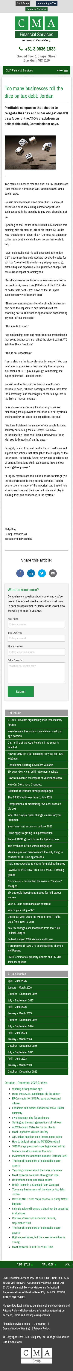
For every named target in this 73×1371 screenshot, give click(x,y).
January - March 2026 (20, 987)
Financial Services (36, 9)
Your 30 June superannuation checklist (29, 904)
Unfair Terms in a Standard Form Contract (35, 1185)
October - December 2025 (22, 994)
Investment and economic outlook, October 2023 (39, 1156)
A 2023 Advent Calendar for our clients (33, 1127)
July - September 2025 (20, 1000)
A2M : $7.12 (20, 1264)
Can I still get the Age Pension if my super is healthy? (33, 744)
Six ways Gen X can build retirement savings (33, 771)
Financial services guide (16, 1324)
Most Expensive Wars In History (30, 1132)
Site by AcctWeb (12, 1342)
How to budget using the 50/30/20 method (36, 1141)
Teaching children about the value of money (37, 1170)
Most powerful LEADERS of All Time (32, 1247)
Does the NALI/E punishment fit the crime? (36, 1094)
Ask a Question (15, 660)
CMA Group (23, 3)
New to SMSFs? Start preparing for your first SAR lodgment (36, 756)
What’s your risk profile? (21, 910)
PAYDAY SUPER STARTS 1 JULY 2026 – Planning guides (36, 872)
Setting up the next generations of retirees (37, 1122)
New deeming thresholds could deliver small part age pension (35, 733)
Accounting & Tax (46, 3)
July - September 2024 (20, 1026)
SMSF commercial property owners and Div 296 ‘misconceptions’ (34, 959)
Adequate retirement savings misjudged (30, 791)
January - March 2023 (20, 1065)
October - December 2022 (22, 1071)
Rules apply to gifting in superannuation (30, 833)
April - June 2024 (17, 1033)
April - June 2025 (17, 1007)
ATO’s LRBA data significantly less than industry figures (35, 722)
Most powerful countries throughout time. (35, 1175)
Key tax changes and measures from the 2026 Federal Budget (34, 930)
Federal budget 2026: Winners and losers (30, 939)
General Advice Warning (16, 1328)
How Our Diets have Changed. (25, 784)
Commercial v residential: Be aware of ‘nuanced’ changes (35, 883)
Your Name (13, 618)
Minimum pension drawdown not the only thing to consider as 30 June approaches (35, 854)
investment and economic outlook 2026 (30, 826)
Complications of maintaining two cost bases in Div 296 (34, 806)
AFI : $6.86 (45, 1264)
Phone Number (15, 646)
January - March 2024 (20, 1039)
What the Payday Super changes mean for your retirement (34, 817)
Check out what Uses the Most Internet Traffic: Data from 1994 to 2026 (34, 919)
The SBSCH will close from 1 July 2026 (30, 797)
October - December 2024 (22, 1020)
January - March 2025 (20, 1013)
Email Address (15, 632)
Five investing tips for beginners (30, 1118)
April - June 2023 (17, 1058)
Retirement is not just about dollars (32, 1180)
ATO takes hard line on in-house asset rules (37, 1137)
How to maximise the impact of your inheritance (35, 778)
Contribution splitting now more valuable (30, 765)
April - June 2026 (17, 981)
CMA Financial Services (19, 70)
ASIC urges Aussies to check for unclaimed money (36, 863)
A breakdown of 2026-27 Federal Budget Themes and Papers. (35, 948)
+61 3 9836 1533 (40, 49)
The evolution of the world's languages (30, 846)
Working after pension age (27, 1089)
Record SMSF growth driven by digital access (33, 839)
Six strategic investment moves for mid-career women (34, 894)
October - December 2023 (22, 1046)
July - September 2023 (20, 1052)
